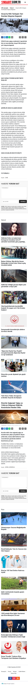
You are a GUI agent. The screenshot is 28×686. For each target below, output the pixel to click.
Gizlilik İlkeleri (22, 671)
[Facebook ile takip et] (10, 678)
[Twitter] (5, 37)
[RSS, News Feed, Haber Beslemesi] (18, 678)
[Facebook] (2, 37)
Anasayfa (5, 8)
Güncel (12, 8)
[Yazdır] (12, 37)
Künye (9, 671)
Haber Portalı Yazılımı (9, 683)
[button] (20, 37)
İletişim (15, 671)
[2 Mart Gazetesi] (11, 2)
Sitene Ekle (13, 673)
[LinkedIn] (7, 37)
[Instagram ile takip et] (14, 678)
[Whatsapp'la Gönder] (9, 37)
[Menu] (25, 2)
